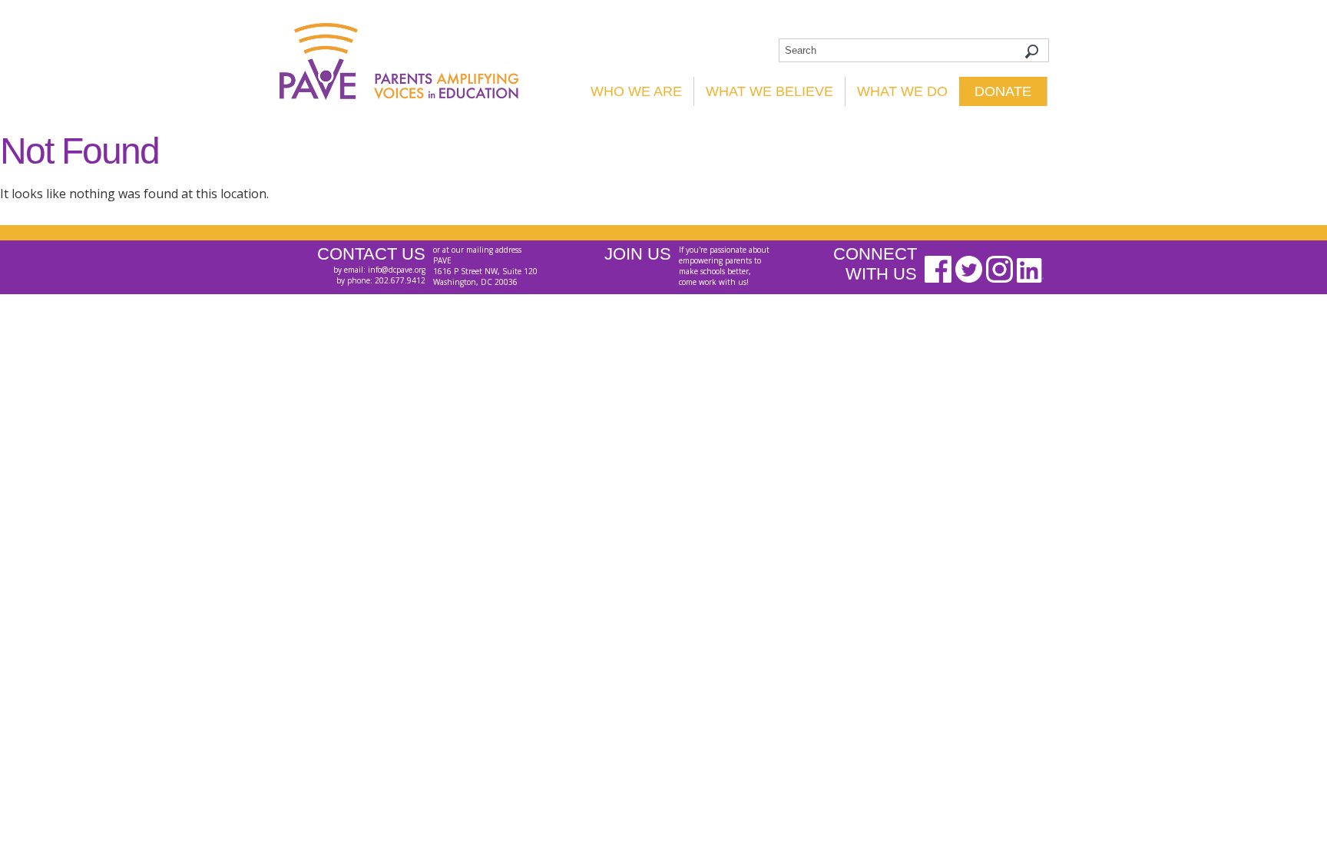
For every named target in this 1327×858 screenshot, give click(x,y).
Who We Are (636, 91)
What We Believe (769, 91)
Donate (1003, 91)
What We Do (902, 91)
